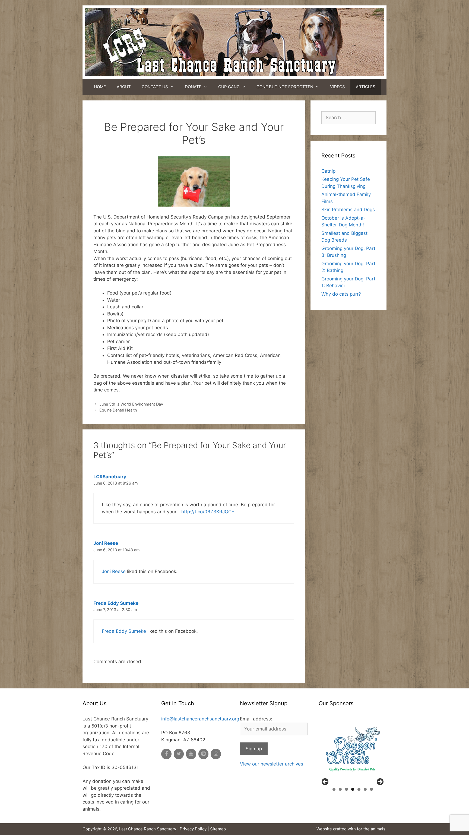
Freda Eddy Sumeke (115, 603)
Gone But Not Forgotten (284, 86)
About (124, 86)
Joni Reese (105, 543)
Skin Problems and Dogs (348, 209)
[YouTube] (191, 754)
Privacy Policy (193, 828)
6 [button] (365, 789)
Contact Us (155, 86)
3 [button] (346, 789)
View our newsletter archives (271, 764)
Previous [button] (325, 782)
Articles (365, 86)
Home (100, 86)
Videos (337, 86)
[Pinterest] (203, 754)
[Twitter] (179, 754)
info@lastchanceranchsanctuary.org (200, 719)
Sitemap (218, 828)
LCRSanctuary (109, 476)
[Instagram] (216, 754)
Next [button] (380, 782)
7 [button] (371, 789)
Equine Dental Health (118, 410)
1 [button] (333, 789)
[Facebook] (166, 754)
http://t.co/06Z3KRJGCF (207, 511)
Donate (193, 86)
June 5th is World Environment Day (131, 404)
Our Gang (229, 86)
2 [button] (340, 789)
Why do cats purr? (341, 294)
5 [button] (358, 789)
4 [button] (352, 789)
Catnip (328, 171)
